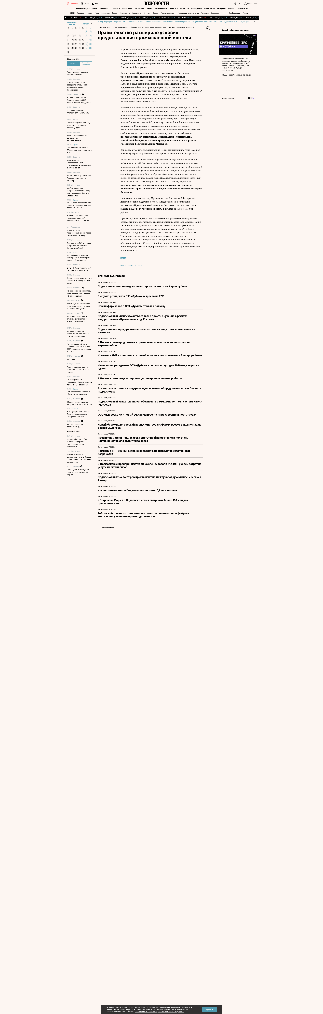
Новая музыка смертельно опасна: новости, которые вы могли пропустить (78, 306)
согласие (144, 1009)
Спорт (223, 13)
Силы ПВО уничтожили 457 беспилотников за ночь (79, 269)
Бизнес (95, 8)
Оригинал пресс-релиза (130, 265)
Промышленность (168, 13)
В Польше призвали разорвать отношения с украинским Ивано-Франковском (77, 86)
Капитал (146, 13)
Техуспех (205, 13)
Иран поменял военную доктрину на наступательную (77, 138)
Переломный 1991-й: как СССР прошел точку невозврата (137, 22)
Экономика (105, 8)
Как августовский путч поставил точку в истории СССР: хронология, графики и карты (79, 348)
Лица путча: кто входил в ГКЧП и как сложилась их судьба (78, 472)
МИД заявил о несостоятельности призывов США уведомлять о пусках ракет (79, 164)
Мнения (231, 8)
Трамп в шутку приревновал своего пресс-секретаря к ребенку (79, 233)
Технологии (139, 8)
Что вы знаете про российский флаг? (75, 425)
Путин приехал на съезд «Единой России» (77, 73)
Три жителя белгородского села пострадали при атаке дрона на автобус (79, 205)
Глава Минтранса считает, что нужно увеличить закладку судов (78, 125)
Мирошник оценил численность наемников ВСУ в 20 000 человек (78, 333)
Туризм (245, 13)
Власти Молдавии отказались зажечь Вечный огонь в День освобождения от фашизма (79, 458)
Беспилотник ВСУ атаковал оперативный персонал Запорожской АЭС (79, 245)
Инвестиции (127, 8)
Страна (155, 13)
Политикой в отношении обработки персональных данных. (159, 1012)
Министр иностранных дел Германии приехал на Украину (79, 178)
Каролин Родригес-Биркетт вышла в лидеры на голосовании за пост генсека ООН (79, 443)
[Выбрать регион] (235, 3)
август (86, 24)
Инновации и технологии (188, 13)
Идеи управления (102, 13)
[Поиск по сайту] (240, 3)
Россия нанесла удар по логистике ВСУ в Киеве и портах (78, 369)
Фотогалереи (242, 8)
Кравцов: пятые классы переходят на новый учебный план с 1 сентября (79, 218)
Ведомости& (124, 13)
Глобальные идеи (82, 8)
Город (114, 13)
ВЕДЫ (72, 13)
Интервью (221, 8)
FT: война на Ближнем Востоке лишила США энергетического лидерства (79, 100)
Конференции (234, 13)
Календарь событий (71, 24)
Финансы (116, 8)
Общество (184, 8)
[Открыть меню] (255, 3)
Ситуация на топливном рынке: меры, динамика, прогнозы (187, 22)
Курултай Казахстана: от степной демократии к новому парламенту (77, 319)
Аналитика (136, 13)
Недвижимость (161, 8)
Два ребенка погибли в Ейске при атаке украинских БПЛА (79, 150)
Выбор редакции (105, 22)
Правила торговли (84, 13)
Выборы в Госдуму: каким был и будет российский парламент (239, 22)
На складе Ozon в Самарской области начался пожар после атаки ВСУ (79, 382)
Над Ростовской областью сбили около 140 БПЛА (78, 393)
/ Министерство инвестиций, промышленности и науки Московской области (162, 27)
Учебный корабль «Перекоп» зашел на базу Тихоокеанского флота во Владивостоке (78, 192)
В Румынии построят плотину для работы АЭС (78, 111)
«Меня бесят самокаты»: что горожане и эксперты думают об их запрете (78, 257)
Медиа (149, 8)
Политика (174, 8)
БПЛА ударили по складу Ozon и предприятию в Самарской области (78, 414)
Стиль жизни (209, 8)
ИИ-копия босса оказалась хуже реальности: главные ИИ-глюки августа (79, 293)
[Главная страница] (156, 3)
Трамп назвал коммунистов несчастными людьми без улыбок (79, 280)
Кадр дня (71, 359)
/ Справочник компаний (120, 27)
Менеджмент (196, 8)
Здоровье (215, 13)
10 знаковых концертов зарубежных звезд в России (79, 403)
